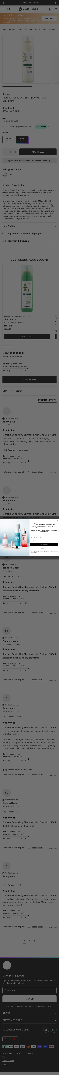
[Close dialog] (57, 521)
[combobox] (32, 537)
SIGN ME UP (44, 544)
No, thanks (44, 548)
